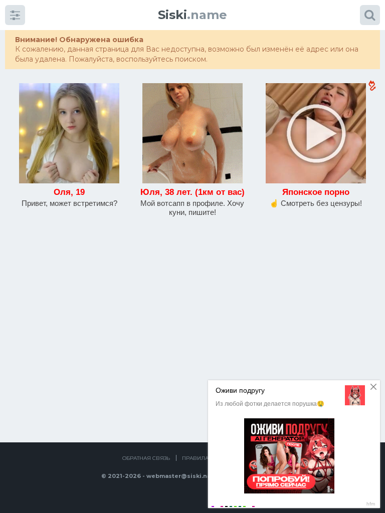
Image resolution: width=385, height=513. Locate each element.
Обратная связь (146, 458)
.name (192, 15)
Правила (195, 458)
